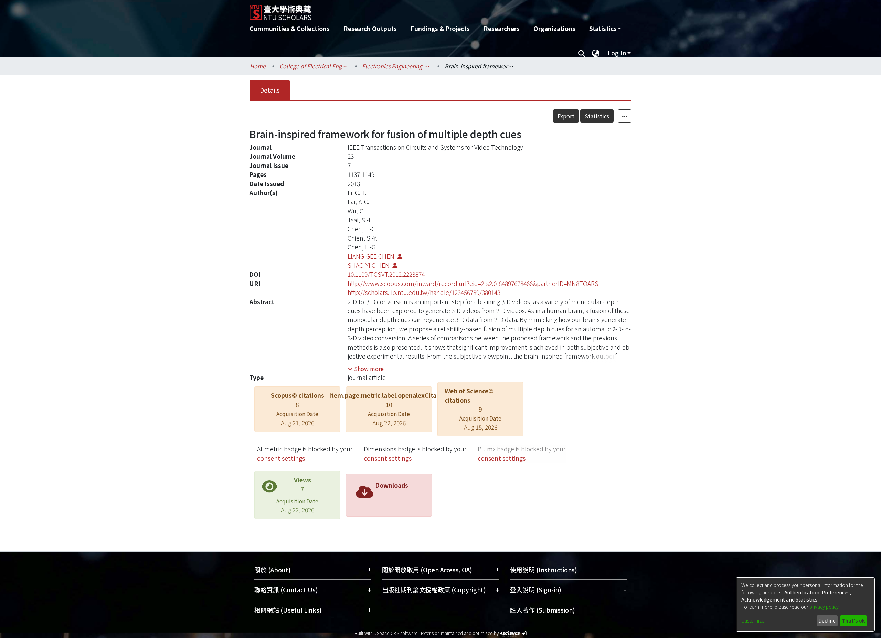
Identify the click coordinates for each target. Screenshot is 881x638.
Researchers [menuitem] (502, 28)
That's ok (853, 620)
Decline (827, 620)
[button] (366, 368)
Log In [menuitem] (617, 53)
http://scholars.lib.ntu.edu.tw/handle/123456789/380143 (424, 292)
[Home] (404, 10)
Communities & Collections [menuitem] (290, 28)
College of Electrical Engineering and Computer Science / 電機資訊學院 (313, 66)
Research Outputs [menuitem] (370, 28)
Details (269, 90)
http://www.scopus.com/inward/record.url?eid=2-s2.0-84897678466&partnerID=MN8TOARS (473, 283)
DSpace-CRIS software (395, 633)
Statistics (597, 116)
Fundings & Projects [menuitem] (440, 28)
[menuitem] (605, 28)
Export (566, 116)
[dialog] (805, 604)
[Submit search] (581, 53)
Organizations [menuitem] (554, 28)
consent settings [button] (281, 458)
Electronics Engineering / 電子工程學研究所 (396, 66)
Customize (752, 620)
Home (258, 66)
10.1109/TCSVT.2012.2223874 (386, 274)
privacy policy (824, 606)
